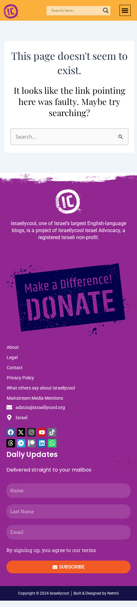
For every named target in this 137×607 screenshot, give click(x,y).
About (13, 347)
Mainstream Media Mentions (35, 398)
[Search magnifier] (105, 10)
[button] (125, 10)
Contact (15, 367)
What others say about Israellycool (41, 387)
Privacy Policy (20, 377)
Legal (12, 357)
